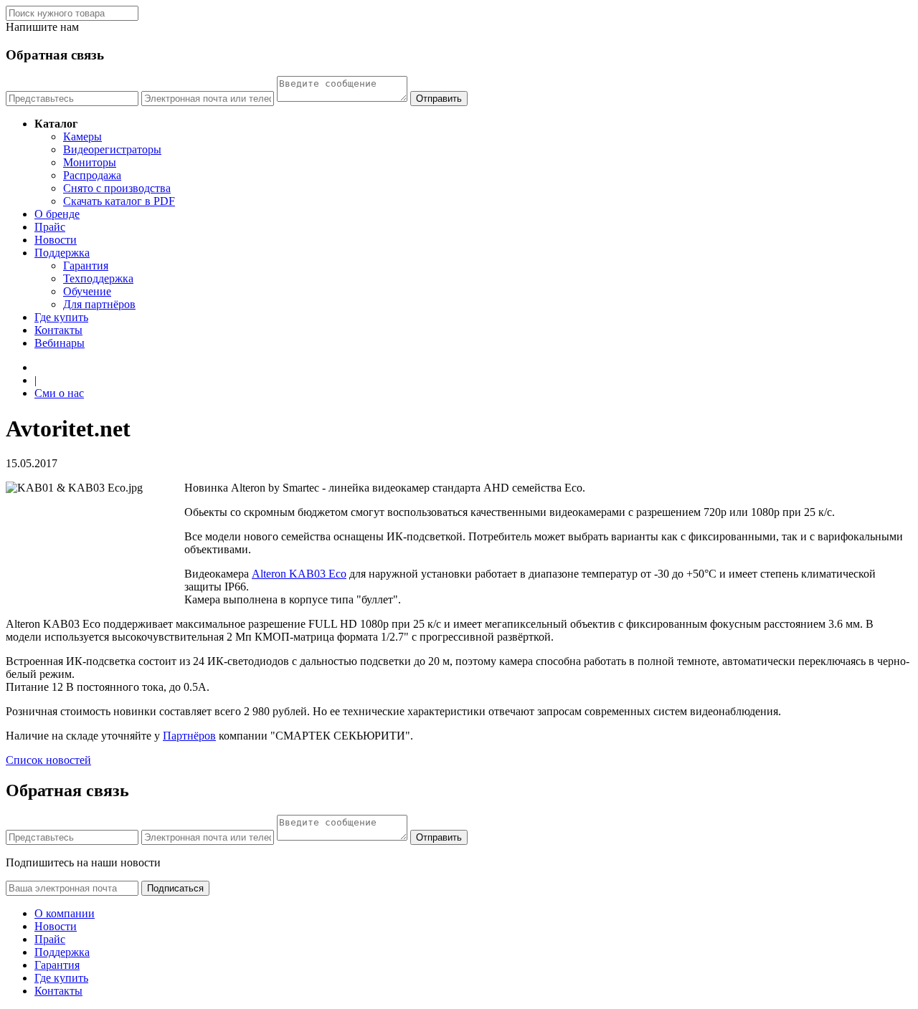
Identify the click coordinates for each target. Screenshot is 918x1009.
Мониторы (89, 162)
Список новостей (48, 760)
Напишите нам (42, 27)
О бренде (57, 214)
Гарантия (85, 265)
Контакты (58, 330)
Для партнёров (99, 304)
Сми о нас (59, 393)
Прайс (49, 227)
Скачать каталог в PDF (119, 201)
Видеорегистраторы (112, 149)
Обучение (87, 291)
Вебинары (59, 343)
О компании (64, 913)
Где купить (61, 317)
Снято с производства (117, 188)
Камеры (82, 136)
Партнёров (189, 736)
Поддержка (62, 253)
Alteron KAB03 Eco (299, 574)
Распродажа (92, 175)
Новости (55, 240)
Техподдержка (98, 278)
